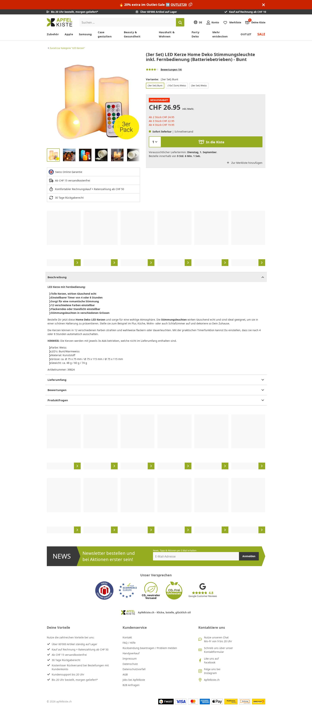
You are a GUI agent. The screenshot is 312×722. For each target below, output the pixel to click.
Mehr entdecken (220, 34)
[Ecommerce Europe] (128, 590)
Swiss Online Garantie (68, 172)
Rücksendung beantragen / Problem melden (150, 648)
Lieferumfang (57, 380)
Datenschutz (130, 664)
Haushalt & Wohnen (167, 34)
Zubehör (53, 34)
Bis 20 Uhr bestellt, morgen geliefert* (75, 679)
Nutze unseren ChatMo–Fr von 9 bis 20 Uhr (218, 639)
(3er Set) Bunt (155, 85)
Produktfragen (58, 400)
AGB (125, 674)
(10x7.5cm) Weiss (177, 85)
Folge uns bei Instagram (212, 671)
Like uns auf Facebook (211, 660)
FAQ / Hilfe (129, 642)
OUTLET (246, 34)
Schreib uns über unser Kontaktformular (218, 650)
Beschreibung (57, 277)
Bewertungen (57, 390)
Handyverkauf (131, 653)
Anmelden (248, 556)
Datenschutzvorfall (134, 669)
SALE (261, 34)
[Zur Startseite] (59, 22)
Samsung (85, 34)
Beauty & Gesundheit (132, 34)
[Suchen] (180, 22)
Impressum (130, 658)
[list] (93, 98)
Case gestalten (105, 34)
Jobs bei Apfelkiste (134, 679)
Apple (69, 34)
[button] (50, 98)
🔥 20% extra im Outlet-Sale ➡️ (153, 4)
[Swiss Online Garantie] (104, 590)
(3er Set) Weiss (199, 85)
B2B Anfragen (131, 685)
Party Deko (195, 34)
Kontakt (127, 637)
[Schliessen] (263, 5)
